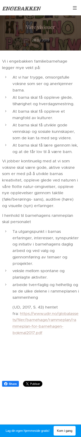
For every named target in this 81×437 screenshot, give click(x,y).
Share (13, 383)
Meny (75, 8)
